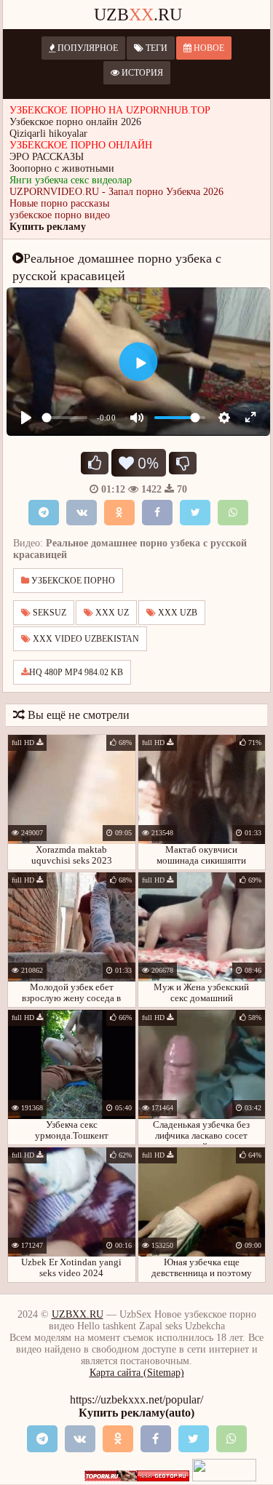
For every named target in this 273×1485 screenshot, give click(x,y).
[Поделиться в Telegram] (43, 512)
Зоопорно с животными (61, 168)
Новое (207, 48)
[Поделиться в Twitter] (195, 512)
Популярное (86, 48)
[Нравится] (94, 463)
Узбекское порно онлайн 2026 (75, 121)
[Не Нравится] (183, 463)
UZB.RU (138, 14)
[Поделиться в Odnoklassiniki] (119, 512)
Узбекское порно (72, 581)
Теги (155, 48)
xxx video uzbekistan (85, 639)
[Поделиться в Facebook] (157, 512)
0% (146, 463)
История (141, 73)
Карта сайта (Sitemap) (137, 1372)
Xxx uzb (176, 613)
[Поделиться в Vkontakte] (81, 512)
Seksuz (48, 613)
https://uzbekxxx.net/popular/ (136, 1399)
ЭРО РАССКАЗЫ (46, 156)
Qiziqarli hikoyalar (48, 133)
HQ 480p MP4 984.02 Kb (76, 672)
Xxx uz (111, 613)
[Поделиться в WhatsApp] (233, 512)
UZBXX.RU (77, 1314)
